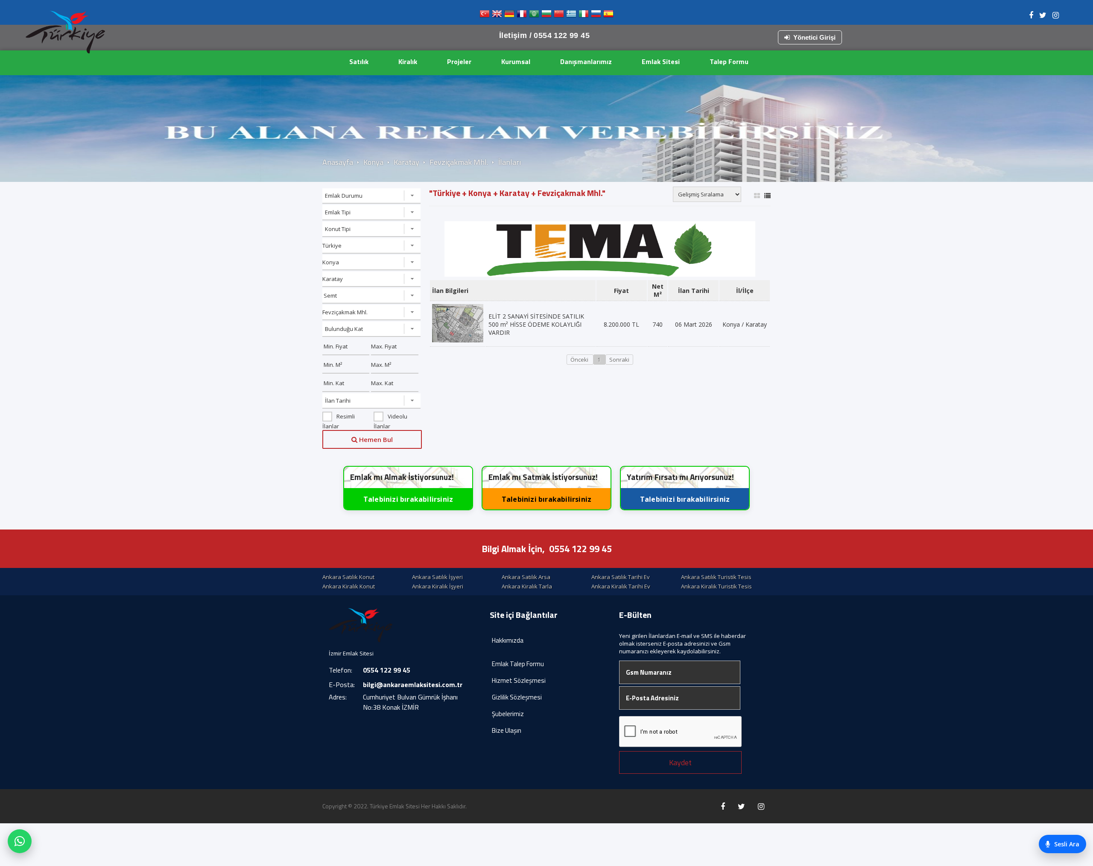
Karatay (406, 162)
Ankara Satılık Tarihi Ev (620, 577)
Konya (373, 162)
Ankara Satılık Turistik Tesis (716, 577)
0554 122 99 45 (580, 548)
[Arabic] (534, 16)
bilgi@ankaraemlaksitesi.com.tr (412, 684)
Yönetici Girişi (814, 37)
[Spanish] (608, 16)
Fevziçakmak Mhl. (459, 162)
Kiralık (407, 61)
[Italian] (584, 16)
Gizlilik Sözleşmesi (517, 697)
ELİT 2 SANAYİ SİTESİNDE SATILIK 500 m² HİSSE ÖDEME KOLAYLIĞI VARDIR (536, 324)
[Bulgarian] (546, 16)
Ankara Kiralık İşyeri (437, 586)
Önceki (580, 359)
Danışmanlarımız (586, 61)
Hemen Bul (375, 439)
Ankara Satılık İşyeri (437, 577)
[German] (509, 16)
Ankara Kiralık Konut (348, 586)
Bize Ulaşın (506, 730)
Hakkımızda (507, 640)
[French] (522, 16)
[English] (497, 16)
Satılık (358, 61)
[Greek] (571, 16)
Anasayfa (337, 162)
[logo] (65, 32)
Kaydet (680, 762)
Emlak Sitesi (661, 61)
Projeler (459, 61)
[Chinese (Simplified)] (559, 16)
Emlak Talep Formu (518, 664)
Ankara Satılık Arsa (526, 577)
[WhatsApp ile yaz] (20, 841)
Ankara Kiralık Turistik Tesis (716, 586)
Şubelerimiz (508, 714)
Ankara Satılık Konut (348, 577)
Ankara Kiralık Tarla (527, 586)
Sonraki (619, 359)
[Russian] (596, 16)
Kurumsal (515, 61)
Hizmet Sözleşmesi (519, 680)
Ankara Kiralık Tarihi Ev (620, 586)
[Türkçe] (484, 16)
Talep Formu (729, 61)
